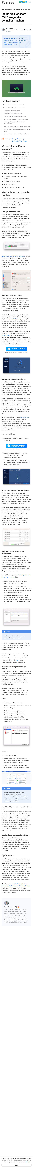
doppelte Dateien (14, 319)
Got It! (16, 1165)
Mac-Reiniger (24, 417)
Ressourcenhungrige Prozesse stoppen (16, 119)
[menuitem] (22, 30)
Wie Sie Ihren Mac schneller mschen (14, 107)
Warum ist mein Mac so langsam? (13, 105)
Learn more (26, 1161)
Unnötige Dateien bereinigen (13, 113)
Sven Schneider (10, 28)
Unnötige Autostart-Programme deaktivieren (14, 122)
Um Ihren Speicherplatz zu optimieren (14, 256)
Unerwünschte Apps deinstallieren (15, 116)
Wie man (12, 9)
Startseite (6, 9)
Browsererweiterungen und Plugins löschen (17, 126)
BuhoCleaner (6, 335)
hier (17, 660)
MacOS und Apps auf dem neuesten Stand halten (17, 130)
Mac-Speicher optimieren (12, 110)
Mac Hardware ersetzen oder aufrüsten (16, 134)
